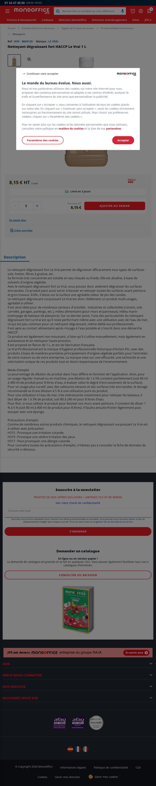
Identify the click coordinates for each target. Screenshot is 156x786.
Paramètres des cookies (42, 140)
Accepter (123, 140)
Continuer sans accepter (42, 73)
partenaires (113, 128)
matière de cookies (71, 128)
